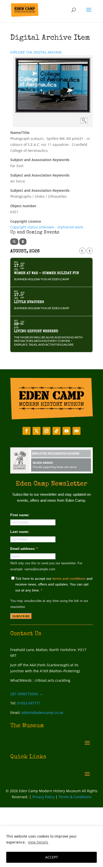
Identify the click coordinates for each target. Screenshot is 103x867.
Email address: (24, 549)
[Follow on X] (36, 431)
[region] (51, 846)
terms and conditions (69, 578)
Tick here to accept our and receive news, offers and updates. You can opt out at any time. (53, 584)
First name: (20, 515)
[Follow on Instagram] (46, 431)
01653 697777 (28, 703)
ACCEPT (51, 857)
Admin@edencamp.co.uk (42, 712)
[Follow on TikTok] (56, 431)
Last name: (19, 532)
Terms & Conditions (75, 796)
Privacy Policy (43, 796)
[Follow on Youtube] (66, 431)
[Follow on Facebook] (26, 431)
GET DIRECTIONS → (26, 693)
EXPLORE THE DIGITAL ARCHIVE (36, 52)
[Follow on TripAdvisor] (76, 431)
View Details (38, 842)
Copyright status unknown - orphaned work (46, 227)
